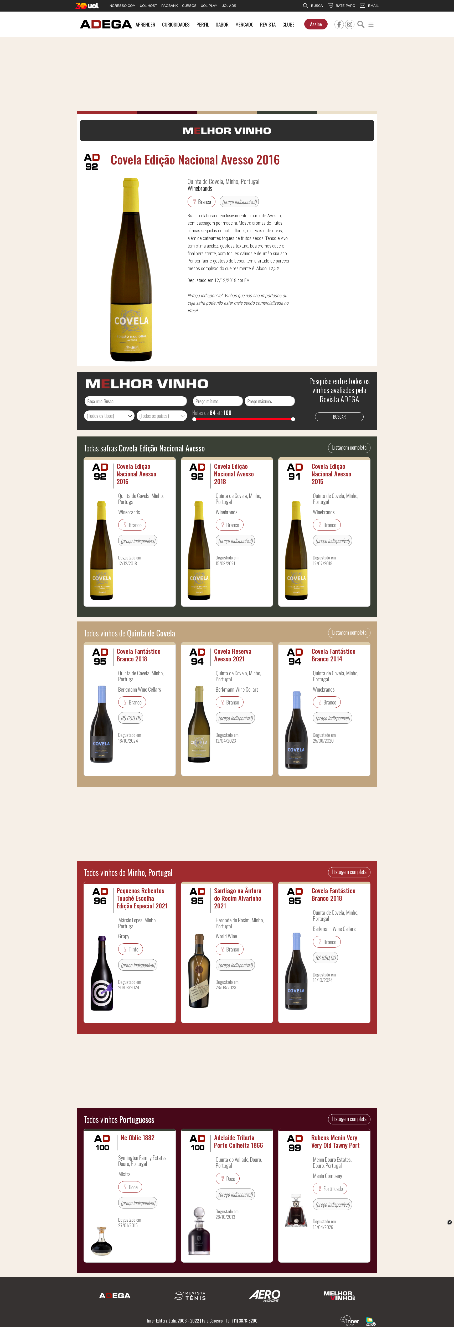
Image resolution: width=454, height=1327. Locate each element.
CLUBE (288, 24)
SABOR (222, 24)
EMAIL (373, 6)
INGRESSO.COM (122, 6)
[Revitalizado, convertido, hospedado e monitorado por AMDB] (371, 1321)
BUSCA (317, 6)
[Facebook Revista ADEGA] (339, 23)
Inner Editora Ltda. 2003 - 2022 (173, 1321)
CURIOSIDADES (176, 24)
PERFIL (203, 24)
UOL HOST (148, 6)
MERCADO (244, 24)
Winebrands (200, 188)
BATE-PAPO (345, 6)
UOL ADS (228, 6)
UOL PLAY (209, 6)
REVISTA (268, 24)
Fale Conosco (212, 1321)
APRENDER (145, 24)
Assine (316, 24)
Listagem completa (349, 447)
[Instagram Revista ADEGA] (349, 23)
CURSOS (189, 6)
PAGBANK (169, 6)
